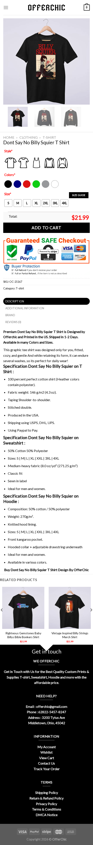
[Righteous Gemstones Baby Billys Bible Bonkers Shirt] (23, 608)
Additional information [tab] (24, 308)
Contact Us (46, 763)
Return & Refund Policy (46, 798)
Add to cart (46, 227)
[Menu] (5, 7)
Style (8, 151)
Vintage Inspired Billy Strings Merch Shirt (69, 635)
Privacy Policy (46, 804)
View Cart (46, 758)
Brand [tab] (10, 315)
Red (25, 187)
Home (8, 137)
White (55, 187)
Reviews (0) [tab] (13, 322)
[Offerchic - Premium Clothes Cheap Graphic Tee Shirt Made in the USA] (46, 8)
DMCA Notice (47, 815)
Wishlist (46, 752)
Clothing (28, 137)
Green (36, 187)
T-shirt (49, 137)
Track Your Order (47, 769)
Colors (9, 175)
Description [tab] (14, 301)
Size (7, 194)
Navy (17, 187)
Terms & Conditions (46, 809)
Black (7, 187)
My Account (46, 747)
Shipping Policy (46, 792)
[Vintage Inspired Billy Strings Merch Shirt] (70, 608)
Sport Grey (46, 187)
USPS (34, 423)
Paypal (22, 430)
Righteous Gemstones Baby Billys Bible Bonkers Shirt (23, 635)
